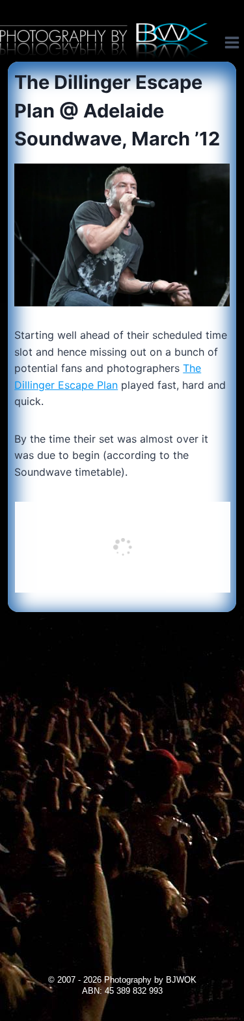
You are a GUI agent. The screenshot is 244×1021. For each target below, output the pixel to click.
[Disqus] (122, 774)
